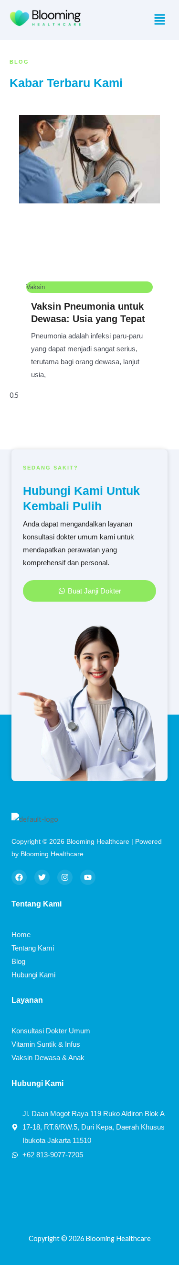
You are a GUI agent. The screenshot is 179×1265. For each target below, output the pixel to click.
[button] (159, 20)
